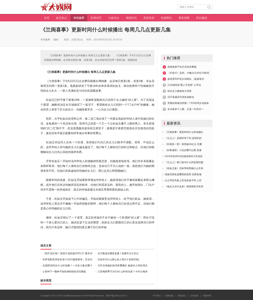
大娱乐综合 (77, 39)
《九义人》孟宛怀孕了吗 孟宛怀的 (183, 138)
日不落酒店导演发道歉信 (179, 97)
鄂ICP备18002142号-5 (116, 295)
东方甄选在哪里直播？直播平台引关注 (118, 253)
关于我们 (157, 295)
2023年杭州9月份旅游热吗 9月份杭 (184, 156)
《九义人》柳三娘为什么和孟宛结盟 (184, 162)
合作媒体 (194, 295)
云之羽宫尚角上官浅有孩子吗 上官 (183, 180)
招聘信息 (169, 295)
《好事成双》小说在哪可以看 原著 (183, 150)
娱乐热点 (61, 17)
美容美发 (148, 17)
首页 (46, 17)
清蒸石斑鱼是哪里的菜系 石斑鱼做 (183, 174)
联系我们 (182, 295)
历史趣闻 (201, 17)
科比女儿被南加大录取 (178, 91)
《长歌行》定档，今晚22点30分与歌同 (186, 72)
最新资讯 (173, 123)
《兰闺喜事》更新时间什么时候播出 (184, 132)
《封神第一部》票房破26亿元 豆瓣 (183, 144)
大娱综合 (113, 17)
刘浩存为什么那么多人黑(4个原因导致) (118, 259)
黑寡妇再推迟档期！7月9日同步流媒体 (186, 103)
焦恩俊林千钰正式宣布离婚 (180, 66)
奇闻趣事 (78, 17)
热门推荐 (173, 58)
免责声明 (207, 295)
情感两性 (166, 17)
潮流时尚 (131, 17)
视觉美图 (183, 17)
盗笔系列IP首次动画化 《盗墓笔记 (184, 79)
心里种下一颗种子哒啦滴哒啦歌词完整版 (64, 271)
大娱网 (56, 7)
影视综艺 (96, 17)
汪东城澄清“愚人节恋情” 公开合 (182, 85)
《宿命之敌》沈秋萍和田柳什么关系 (184, 168)
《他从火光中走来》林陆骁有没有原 (184, 186)
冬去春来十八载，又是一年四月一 (184, 109)
